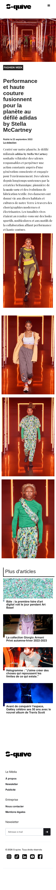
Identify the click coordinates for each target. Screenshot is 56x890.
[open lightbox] (28, 356)
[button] (49, 5)
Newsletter (11, 784)
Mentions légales (15, 812)
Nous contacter (14, 806)
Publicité (10, 790)
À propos (10, 778)
